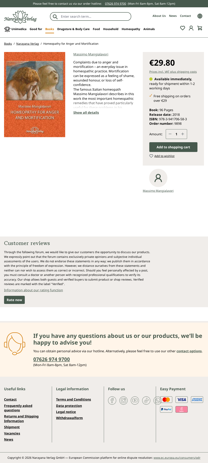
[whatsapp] (158, 400)
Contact (185, 16)
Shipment (12, 427)
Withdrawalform (69, 418)
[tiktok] (146, 400)
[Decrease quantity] (170, 134)
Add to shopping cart (173, 147)
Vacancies (12, 433)
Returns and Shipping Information (21, 418)
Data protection (69, 405)
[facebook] (112, 400)
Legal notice (66, 412)
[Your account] (191, 28)
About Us (159, 16)
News (173, 16)
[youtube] (135, 400)
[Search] (55, 16)
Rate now (14, 300)
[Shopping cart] (199, 28)
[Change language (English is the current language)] (200, 15)
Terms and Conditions (73, 399)
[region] (34, 97)
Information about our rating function (33, 290)
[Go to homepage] (20, 17)
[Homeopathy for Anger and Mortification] (34, 94)
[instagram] (123, 400)
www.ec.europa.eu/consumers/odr (177, 458)
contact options (189, 351)
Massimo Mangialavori (90, 54)
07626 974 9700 (115, 3)
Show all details (86, 112)
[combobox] (95, 16)
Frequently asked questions (18, 407)
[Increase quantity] (183, 134)
